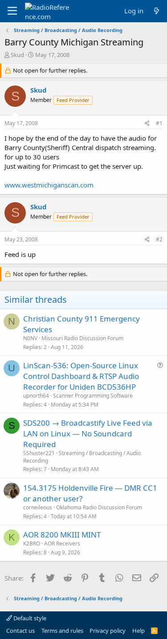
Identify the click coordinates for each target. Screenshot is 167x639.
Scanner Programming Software (93, 395)
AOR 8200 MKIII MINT (62, 534)
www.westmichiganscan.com (49, 184)
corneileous (37, 507)
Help (138, 631)
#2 (159, 239)
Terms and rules (62, 631)
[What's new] (156, 11)
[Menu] (12, 11)
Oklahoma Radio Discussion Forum (99, 507)
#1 (159, 123)
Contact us (20, 631)
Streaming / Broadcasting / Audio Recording (82, 456)
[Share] (147, 123)
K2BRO (31, 543)
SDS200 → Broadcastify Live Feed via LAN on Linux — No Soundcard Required (87, 433)
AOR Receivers (62, 543)
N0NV (30, 338)
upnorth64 (36, 395)
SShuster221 (39, 453)
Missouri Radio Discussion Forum (82, 338)
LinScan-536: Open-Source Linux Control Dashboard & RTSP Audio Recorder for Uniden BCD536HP (81, 376)
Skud (17, 55)
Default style (29, 618)
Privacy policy (108, 631)
